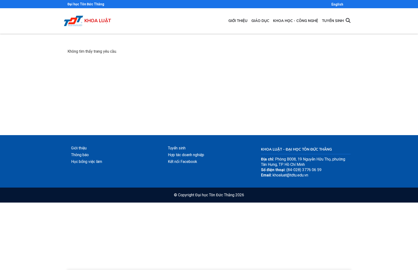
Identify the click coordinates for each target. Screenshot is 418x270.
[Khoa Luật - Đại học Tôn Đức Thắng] (73, 18)
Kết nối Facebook (182, 161)
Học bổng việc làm (86, 161)
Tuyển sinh (333, 20)
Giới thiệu (237, 20)
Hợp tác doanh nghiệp (186, 155)
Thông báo (80, 155)
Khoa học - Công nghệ (295, 20)
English (337, 4)
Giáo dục (260, 20)
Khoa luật (97, 21)
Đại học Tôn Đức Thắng (85, 4)
